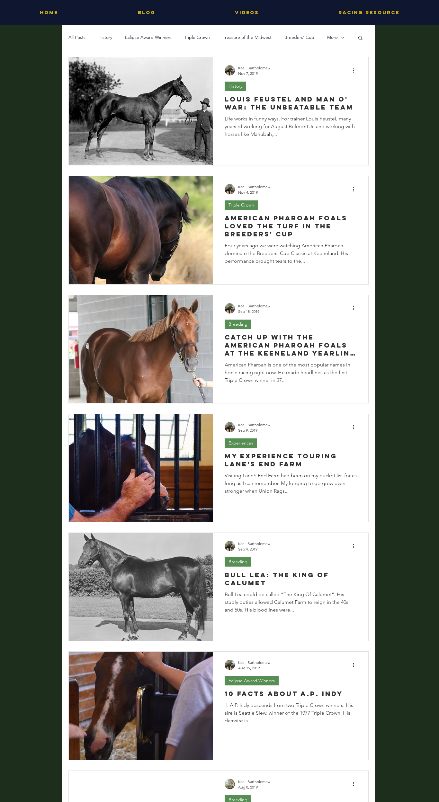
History (105, 37)
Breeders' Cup (299, 37)
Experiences (240, 443)
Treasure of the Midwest (247, 37)
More (332, 37)
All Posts (76, 37)
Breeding (237, 324)
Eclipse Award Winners (148, 37)
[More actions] (356, 70)
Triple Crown (197, 37)
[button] (360, 38)
